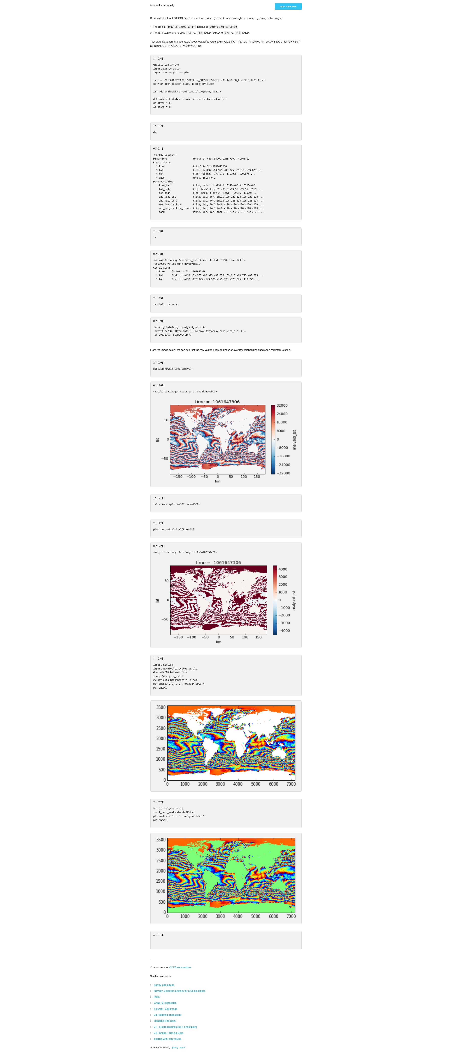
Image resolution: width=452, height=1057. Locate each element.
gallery (175, 1047)
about (182, 1047)
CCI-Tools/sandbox (180, 967)
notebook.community (162, 5)
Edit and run (288, 6)
